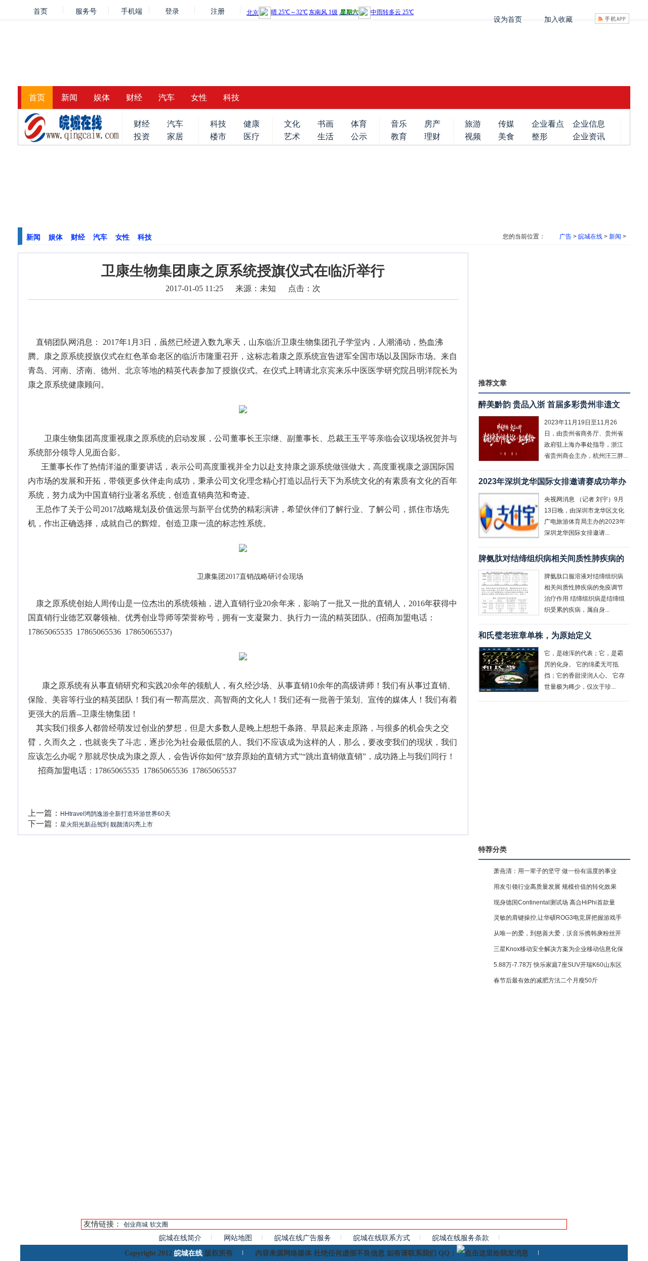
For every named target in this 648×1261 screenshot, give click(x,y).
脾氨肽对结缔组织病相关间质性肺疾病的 (551, 558)
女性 (199, 97)
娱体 (102, 97)
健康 (252, 124)
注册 (218, 10)
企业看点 (548, 124)
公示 (359, 136)
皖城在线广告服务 (302, 1238)
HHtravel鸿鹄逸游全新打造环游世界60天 (115, 813)
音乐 (399, 124)
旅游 (473, 124)
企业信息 (589, 124)
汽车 (166, 97)
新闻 (69, 97)
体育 (359, 124)
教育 (399, 136)
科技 (231, 97)
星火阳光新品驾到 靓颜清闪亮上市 (106, 824)
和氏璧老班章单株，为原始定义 (535, 635)
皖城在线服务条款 (460, 1238)
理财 (432, 136)
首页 (40, 10)
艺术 (292, 136)
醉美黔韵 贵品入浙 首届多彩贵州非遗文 (549, 404)
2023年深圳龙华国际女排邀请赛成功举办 (552, 481)
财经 (134, 97)
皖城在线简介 (180, 1238)
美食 (506, 136)
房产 (432, 124)
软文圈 (159, 1224)
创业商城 (136, 1224)
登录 (172, 10)
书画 (325, 124)
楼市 (218, 136)
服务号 (86, 10)
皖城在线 (590, 236)
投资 (142, 136)
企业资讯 (589, 136)
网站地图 (238, 1238)
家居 (175, 136)
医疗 (252, 136)
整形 (540, 136)
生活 (325, 136)
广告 (565, 236)
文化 (292, 124)
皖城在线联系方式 (381, 1238)
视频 (473, 136)
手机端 (131, 10)
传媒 (506, 124)
